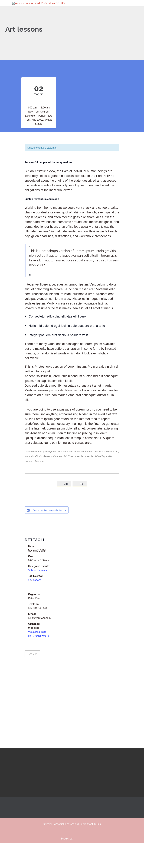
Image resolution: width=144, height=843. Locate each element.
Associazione (61, 824)
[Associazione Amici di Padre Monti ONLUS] (74, 3)
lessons (36, 579)
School (32, 570)
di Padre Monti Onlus (89, 824)
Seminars (42, 570)
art (29, 579)
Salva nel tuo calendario (47, 510)
